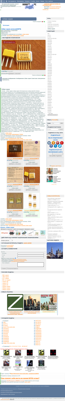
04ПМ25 (49, 108)
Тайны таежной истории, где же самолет (55, 217)
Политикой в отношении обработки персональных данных (11, 392)
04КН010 (50, 92)
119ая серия (25, 34)
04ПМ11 (49, 104)
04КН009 (50, 89)
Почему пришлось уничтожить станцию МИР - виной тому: (30, 368)
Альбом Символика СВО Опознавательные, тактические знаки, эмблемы (15, 313)
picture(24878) (15, 184)
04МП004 (50, 99)
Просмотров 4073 (32, 160)
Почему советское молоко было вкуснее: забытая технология (55, 228)
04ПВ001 (50, 102)
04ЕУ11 (49, 76)
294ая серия (6, 286)
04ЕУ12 (49, 78)
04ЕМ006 (50, 70)
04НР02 (49, 100)
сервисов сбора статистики (5, 399)
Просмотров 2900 (32, 186)
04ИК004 (50, 84)
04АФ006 (50, 52)
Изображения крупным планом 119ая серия (20, 139)
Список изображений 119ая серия (14, 138)
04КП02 (49, 97)
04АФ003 (50, 48)
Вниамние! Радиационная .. (30, 358)
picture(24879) (31, 184)
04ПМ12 (49, 105)
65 (23, 346)
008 (48, 33)
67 (26, 346)
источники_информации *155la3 (15, 35)
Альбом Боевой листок (49, 311)
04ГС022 (50, 56)
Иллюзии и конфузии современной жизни (54, 234)
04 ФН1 (49, 36)
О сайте (33, 1)
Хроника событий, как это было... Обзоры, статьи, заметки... (18, 357)
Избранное (58, 6)
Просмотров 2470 (15, 186)
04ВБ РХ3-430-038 (52, 54)
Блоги (37, 1)
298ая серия (6, 288)
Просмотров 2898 (9, 71)
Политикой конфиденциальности (7, 390)
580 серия (5, 275)
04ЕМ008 (50, 72)
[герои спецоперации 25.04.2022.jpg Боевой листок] (49, 310)
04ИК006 (50, 86)
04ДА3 (49, 62)
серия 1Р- (5, 283)
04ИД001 (50, 81)
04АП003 (50, 41)
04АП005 (50, 43)
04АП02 (49, 44)
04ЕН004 (50, 73)
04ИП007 (50, 88)
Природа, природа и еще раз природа (54, 237)
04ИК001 (50, 83)
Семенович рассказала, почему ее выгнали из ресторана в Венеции (57, 171)
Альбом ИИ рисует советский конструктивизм (32, 312)
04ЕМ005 (50, 68)
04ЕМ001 (50, 65)
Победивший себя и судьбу (55, 207)
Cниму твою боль (53, 205)
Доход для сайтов (54, 184)
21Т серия (5, 278)
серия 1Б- (5, 284)
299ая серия (6, 289)
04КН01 (49, 91)
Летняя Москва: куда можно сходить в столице (54, 199)
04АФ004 (50, 49)
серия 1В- (5, 281)
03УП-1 (49, 35)
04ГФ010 (50, 57)
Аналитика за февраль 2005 (56, 232)
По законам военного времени (55, 210)
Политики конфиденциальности (20, 260)
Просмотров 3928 (15, 160)
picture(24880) (15, 210)
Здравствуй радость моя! (55, 219)
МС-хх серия (6, 280)
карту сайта (27, 382)
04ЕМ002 (50, 67)
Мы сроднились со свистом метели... (54, 215)
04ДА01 (49, 60)
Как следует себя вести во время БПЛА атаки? (20, 378)
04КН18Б (50, 96)
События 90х (18, 359)
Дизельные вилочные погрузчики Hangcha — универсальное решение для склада (55, 202)
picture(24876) (15, 158)
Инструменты (12, 1)
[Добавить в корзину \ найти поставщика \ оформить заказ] (23, 233)
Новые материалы (53, 196)
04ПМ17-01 (50, 107)
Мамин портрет (53, 212)
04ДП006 (50, 64)
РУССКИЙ (54, 120)
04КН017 (50, 94)
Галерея (27, 1)
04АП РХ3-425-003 (52, 38)
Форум (42, 1)
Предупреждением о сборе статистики (8, 394)
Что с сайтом (49, 1)
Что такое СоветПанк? (41, 369)
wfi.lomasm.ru (46, 386)
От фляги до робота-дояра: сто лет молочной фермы (55, 225)
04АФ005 (50, 51)
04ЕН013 (50, 75)
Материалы (20, 1)
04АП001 (50, 40)
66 (25, 346)
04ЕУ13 (49, 80)
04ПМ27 (49, 112)
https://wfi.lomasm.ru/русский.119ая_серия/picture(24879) (25, 373)
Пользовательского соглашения (17, 261)
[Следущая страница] (57, 304)
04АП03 (49, 46)
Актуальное (52, 6)
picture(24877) (31, 158)
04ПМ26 (49, 110)
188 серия (5, 276)
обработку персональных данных (19, 259)
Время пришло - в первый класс (55, 222)
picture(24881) (31, 210)
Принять (11, 399)
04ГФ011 (50, 59)
